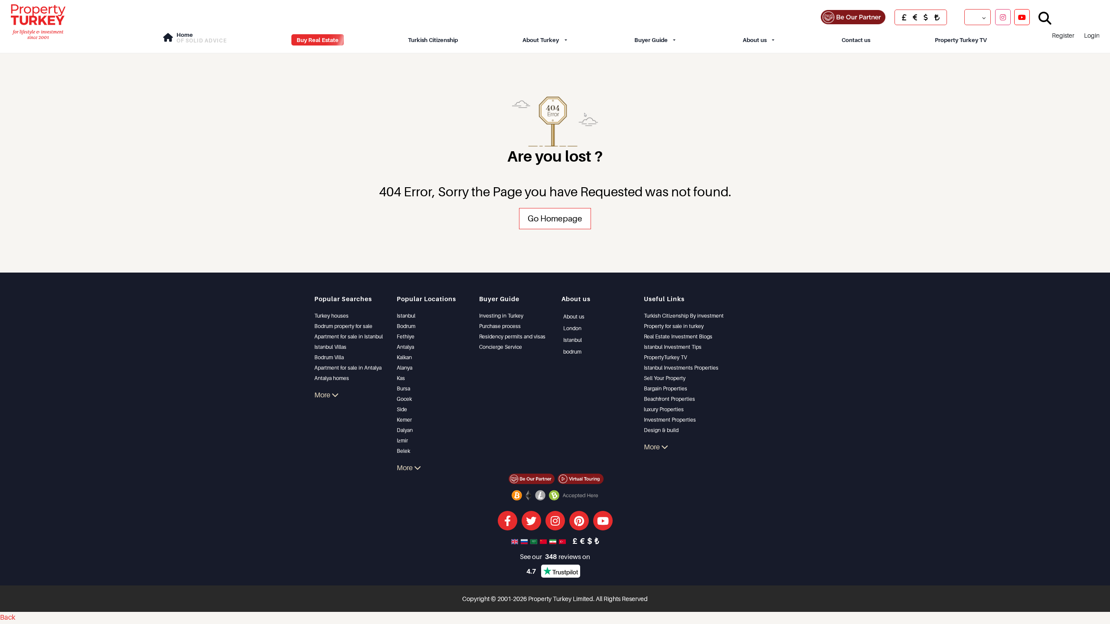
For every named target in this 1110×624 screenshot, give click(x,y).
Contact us (856, 39)
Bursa (403, 388)
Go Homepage (555, 218)
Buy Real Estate (318, 39)
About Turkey (540, 39)
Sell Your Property (665, 378)
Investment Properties (670, 419)
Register (1063, 35)
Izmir (402, 440)
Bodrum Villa (329, 357)
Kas (401, 378)
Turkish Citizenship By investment (684, 315)
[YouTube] (1022, 17)
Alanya (404, 367)
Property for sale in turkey (674, 326)
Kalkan (404, 357)
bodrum (572, 351)
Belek (403, 451)
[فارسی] (553, 541)
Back (7, 617)
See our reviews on (555, 556)
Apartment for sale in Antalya (348, 367)
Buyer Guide (651, 39)
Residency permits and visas (512, 336)
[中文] (544, 541)
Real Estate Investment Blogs (678, 336)
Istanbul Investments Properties (681, 367)
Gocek (404, 399)
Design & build (661, 430)
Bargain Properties (665, 388)
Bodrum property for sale (343, 326)
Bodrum (406, 326)
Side (402, 409)
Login (1092, 35)
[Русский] (525, 541)
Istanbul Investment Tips (673, 347)
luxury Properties (664, 409)
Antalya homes (331, 378)
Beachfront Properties (669, 399)
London (572, 328)
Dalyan (405, 430)
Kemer (404, 419)
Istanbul (406, 315)
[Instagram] (1003, 17)
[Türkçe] (563, 541)
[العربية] (534, 541)
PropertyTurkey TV (665, 357)
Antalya (405, 347)
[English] (515, 541)
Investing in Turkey (501, 315)
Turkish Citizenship (433, 39)
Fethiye (406, 336)
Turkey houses (331, 315)
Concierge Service (500, 347)
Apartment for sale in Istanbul (348, 336)
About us (755, 39)
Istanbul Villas (330, 347)
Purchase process (500, 326)
